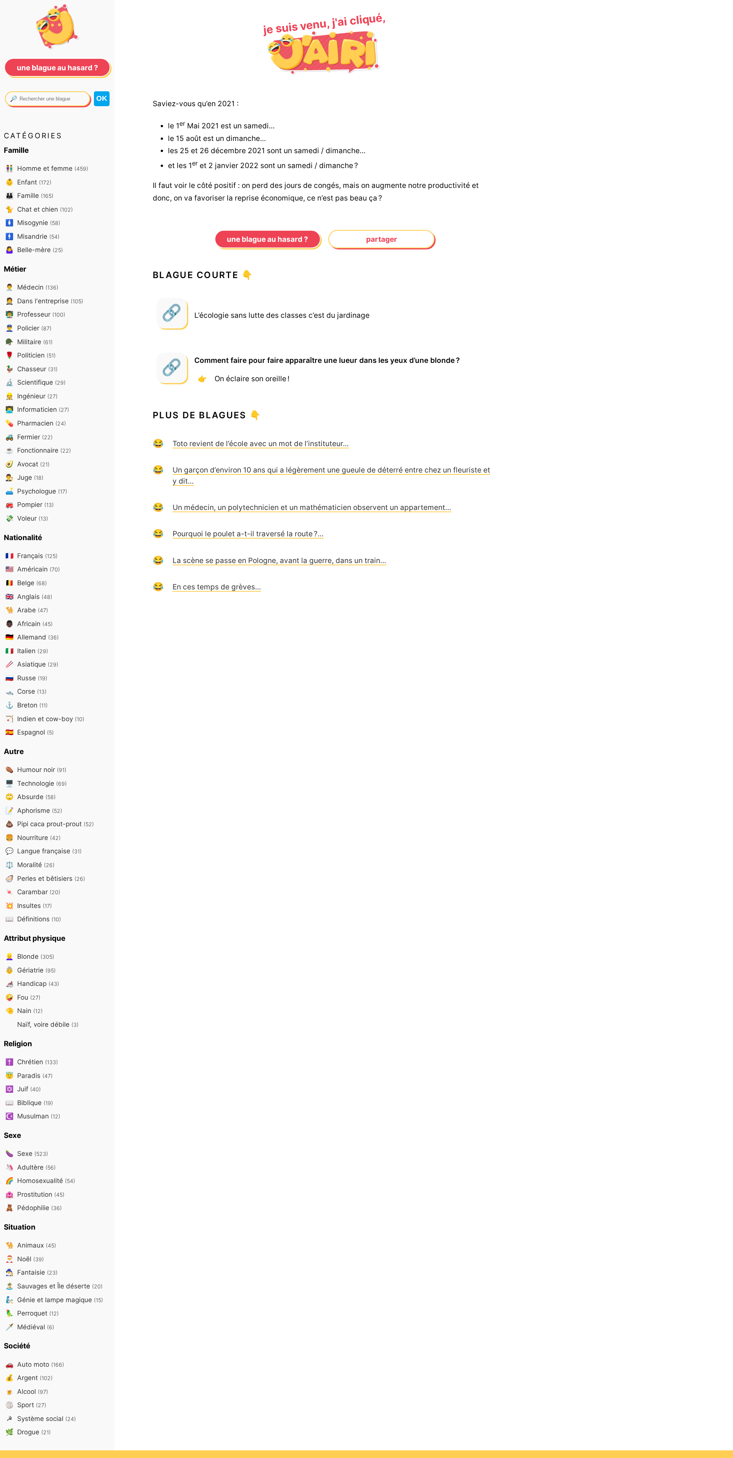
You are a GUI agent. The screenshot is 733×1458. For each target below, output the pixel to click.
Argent (29, 1378)
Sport (25, 1405)
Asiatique (31, 664)
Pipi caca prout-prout (49, 824)
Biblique (29, 1103)
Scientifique (35, 382)
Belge (26, 583)
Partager (381, 239)
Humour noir (35, 769)
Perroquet (32, 1313)
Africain (29, 624)
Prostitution (35, 1194)
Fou (22, 997)
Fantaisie (31, 1272)
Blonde (29, 956)
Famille (29, 195)
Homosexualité (40, 1180)
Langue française (43, 851)
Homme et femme (46, 168)
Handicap (32, 983)
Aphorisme (33, 810)
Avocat (27, 464)
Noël (24, 1259)
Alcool (26, 1391)
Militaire (29, 342)
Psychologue (36, 491)
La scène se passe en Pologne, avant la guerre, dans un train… (279, 560)
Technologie (36, 783)
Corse (26, 691)
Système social (41, 1418)
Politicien (30, 355)
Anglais (28, 596)
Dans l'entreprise (44, 301)
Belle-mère (34, 250)
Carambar (32, 892)
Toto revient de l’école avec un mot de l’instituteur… (261, 443)
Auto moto (34, 1364)
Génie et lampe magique (54, 1300)
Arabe (26, 610)
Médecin (31, 287)
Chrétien (31, 1062)
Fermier (29, 437)
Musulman (32, 1116)
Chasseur (31, 369)
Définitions (33, 919)
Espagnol (29, 732)
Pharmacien (35, 423)
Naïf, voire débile (47, 1024)
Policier (28, 328)
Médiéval (29, 1327)
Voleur (26, 518)
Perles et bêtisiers (45, 878)
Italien (26, 651)
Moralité (30, 865)
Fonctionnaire (38, 450)
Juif (23, 1089)
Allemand (32, 637)
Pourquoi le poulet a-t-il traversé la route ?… (248, 533)
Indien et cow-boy (44, 719)
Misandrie (32, 236)
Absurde (30, 797)
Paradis (29, 1075)
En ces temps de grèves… (217, 586)
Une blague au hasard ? (267, 239)
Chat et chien (39, 209)
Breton (26, 705)
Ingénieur (31, 396)
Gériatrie (30, 970)
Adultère (30, 1167)
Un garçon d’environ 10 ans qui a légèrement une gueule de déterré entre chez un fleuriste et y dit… (331, 475)
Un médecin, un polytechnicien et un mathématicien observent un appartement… (312, 507)
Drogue (28, 1432)
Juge (24, 477)
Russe (26, 678)
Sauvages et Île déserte (54, 1286)
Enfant (28, 182)
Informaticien (37, 409)
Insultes (28, 905)
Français (31, 556)
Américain (32, 569)
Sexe (26, 1153)
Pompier (29, 504)
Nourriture (33, 837)
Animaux (30, 1245)
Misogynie (32, 222)
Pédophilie (33, 1208)
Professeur (35, 314)
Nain (24, 1011)
